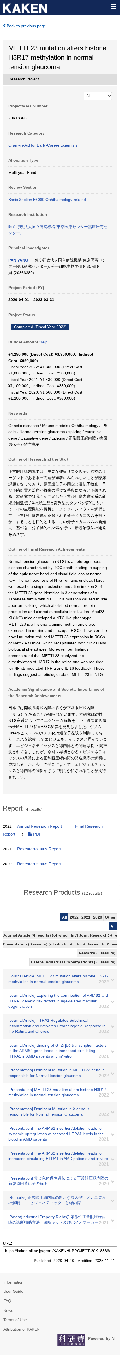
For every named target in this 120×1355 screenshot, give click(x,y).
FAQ (7, 1301)
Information (13, 1282)
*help (43, 342)
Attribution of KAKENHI (23, 1329)
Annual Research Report (39, 826)
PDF (37, 834)
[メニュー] (113, 7)
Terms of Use (15, 1319)
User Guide (13, 1291)
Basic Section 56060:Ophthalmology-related (47, 199)
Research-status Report (39, 849)
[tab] (63, 892)
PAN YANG (18, 260)
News (8, 1310)
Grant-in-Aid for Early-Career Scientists (42, 145)
